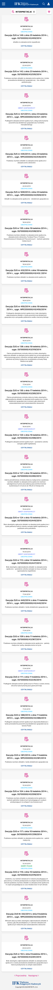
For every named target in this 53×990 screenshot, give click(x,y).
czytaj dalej (26, 46)
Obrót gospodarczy (26, 108)
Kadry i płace (26, 866)
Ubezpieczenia (26, 32)
